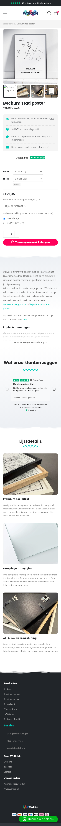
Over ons (8, 761)
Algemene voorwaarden (14, 784)
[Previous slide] (7, 56)
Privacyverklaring (11, 789)
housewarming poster (15, 304)
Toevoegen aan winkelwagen (32, 242)
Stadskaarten (9, 23)
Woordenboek (10, 709)
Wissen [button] (16, 184)
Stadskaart (8, 689)
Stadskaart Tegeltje (12, 719)
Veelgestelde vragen (17, 734)
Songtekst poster (11, 699)
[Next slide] (54, 56)
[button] (49, 13)
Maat (6, 171)
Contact (7, 771)
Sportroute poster (12, 694)
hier (25, 319)
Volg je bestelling (16, 748)
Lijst (5, 178)
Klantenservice (15, 741)
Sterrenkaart (9, 704)
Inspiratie (8, 766)
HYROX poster (10, 714)
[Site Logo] (30, 13)
